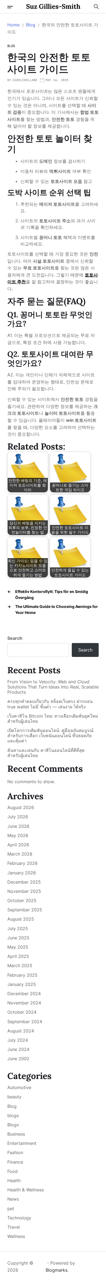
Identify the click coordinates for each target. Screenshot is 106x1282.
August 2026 (20, 807)
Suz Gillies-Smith (53, 6)
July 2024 (17, 1040)
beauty (14, 1096)
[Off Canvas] (10, 7)
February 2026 (22, 863)
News (13, 1199)
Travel (13, 1227)
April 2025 (18, 956)
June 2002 (18, 1058)
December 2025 (24, 882)
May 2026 (17, 835)
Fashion (15, 1152)
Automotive (19, 1087)
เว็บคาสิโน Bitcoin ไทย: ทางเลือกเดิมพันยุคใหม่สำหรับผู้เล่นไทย (52, 719)
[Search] (96, 6)
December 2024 (24, 993)
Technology (19, 1217)
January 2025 (21, 984)
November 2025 (24, 891)
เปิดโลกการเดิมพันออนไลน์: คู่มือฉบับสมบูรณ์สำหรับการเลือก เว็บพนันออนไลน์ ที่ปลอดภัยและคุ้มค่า (50, 735)
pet (10, 1208)
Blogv (13, 1124)
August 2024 (20, 1031)
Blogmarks (56, 1270)
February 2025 (22, 975)
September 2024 (24, 1021)
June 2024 (18, 1049)
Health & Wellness (25, 1189)
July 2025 (17, 928)
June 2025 (18, 937)
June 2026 (18, 826)
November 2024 (24, 1003)
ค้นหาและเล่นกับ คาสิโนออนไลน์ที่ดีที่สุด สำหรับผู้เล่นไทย (46, 753)
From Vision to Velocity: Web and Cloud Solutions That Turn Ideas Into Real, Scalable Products (53, 687)
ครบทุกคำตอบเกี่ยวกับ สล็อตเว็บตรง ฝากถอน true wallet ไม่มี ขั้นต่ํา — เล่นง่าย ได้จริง (50, 704)
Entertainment (21, 1143)
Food (12, 1171)
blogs (13, 1115)
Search (14, 638)
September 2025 (24, 909)
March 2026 (19, 854)
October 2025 (21, 900)
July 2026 (17, 816)
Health (14, 1180)
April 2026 (18, 844)
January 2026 (21, 872)
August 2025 (20, 919)
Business (16, 1134)
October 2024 (21, 1012)
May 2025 (17, 947)
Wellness (16, 1236)
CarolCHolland (25, 80)
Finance (15, 1162)
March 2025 (19, 965)
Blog (11, 46)
